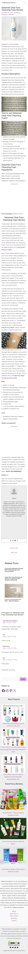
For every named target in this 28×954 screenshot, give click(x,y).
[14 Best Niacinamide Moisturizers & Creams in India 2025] (13, 713)
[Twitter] (17, 540)
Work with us (14, 913)
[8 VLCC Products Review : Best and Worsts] (13, 828)
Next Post (14, 552)
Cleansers (5, 14)
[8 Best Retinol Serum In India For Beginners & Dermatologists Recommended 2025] (13, 764)
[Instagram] (13, 540)
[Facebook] (10, 540)
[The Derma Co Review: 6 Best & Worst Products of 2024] (13, 857)
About (14, 911)
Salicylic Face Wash (8, 327)
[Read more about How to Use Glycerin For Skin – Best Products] (14, 590)
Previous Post (14, 548)
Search (23, 679)
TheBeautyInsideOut (8, 2)
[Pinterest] (15, 540)
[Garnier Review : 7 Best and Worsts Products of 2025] (13, 799)
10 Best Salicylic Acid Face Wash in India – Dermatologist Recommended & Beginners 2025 (13, 749)
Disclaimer (14, 918)
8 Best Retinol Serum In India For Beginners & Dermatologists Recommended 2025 (13, 777)
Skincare (11, 14)
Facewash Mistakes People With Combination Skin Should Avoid (14, 570)
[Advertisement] (14, 199)
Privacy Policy (14, 916)
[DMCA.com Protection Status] (14, 943)
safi (4, 658)
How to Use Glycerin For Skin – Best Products (13, 600)
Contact (14, 920)
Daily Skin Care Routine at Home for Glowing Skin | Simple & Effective (13, 578)
